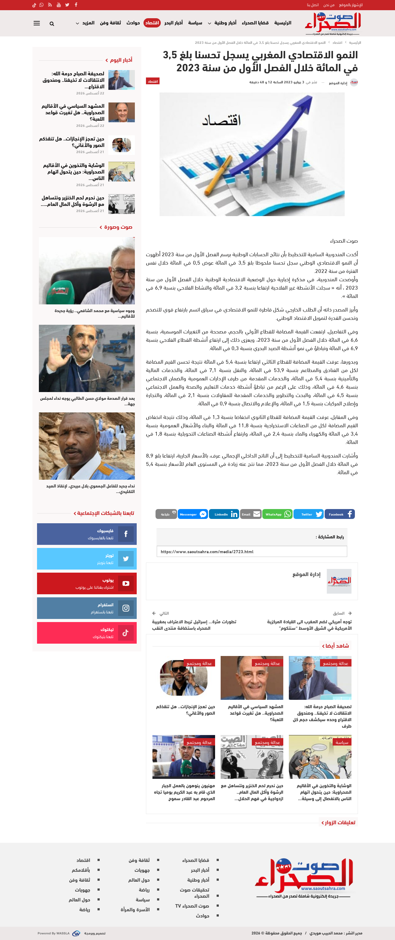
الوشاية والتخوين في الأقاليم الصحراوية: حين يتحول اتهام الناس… (73, 171)
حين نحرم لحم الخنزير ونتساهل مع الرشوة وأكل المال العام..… (72, 200)
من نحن (329, 4)
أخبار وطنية (225, 22)
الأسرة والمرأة (135, 908)
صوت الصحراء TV (192, 905)
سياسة (195, 22)
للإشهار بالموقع (351, 4)
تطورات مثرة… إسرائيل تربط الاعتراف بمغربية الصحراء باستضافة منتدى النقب (194, 624)
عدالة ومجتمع (335, 662)
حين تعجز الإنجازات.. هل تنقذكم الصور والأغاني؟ (71, 141)
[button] (340, 514)
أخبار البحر (173, 22)
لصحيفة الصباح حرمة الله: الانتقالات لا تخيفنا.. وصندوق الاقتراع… (73, 79)
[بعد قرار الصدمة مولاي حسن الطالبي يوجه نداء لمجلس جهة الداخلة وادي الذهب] (87, 358)
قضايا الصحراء (255, 22)
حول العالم (139, 879)
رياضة (144, 889)
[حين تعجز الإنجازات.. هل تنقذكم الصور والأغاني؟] (183, 678)
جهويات (142, 869)
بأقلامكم (81, 869)
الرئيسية (282, 22)
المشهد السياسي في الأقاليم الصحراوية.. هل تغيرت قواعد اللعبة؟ (73, 111)
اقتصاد (152, 22)
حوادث (133, 22)
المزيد (88, 22)
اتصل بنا (313, 4)
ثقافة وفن (110, 22)
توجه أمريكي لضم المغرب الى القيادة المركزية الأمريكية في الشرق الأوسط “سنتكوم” (309, 624)
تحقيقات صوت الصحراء (194, 892)
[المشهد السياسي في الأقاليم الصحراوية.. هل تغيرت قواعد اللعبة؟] (252, 678)
